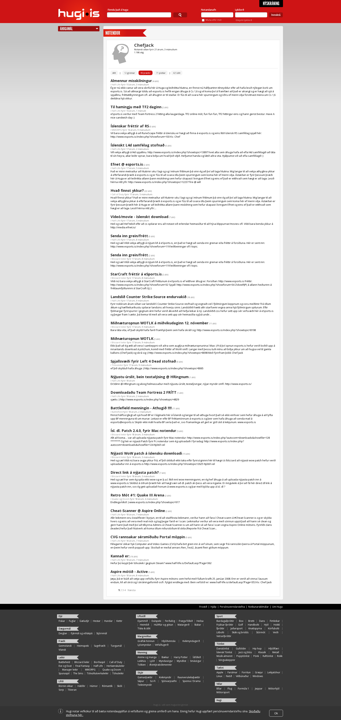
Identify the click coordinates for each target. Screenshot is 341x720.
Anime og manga (147, 657)
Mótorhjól (273, 688)
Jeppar (258, 688)
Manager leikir (70, 669)
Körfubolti (273, 628)
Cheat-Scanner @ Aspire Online (138, 510)
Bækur (165, 657)
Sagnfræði (99, 645)
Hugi (219, 700)
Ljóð (152, 661)
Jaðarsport (236, 628)
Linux (219, 676)
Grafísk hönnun (146, 641)
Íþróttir (220, 628)
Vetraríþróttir (223, 636)
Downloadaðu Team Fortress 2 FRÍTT (143, 392)
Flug (230, 688)
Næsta (132, 590)
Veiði (275, 632)
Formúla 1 (243, 688)
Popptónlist (242, 656)
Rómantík (107, 686)
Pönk (256, 656)
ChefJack (144, 45)
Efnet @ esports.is (127, 164)
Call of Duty (118, 194)
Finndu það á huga (118, 9)
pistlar (161, 72)
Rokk (279, 656)
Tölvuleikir (117, 365)
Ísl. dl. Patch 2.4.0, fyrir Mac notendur (143, 430)
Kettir (119, 621)
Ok (276, 713)
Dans (262, 621)
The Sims (78, 673)
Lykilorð (239, 9)
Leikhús (142, 661)
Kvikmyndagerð (191, 641)
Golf (240, 624)
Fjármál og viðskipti (82, 633)
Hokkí (277, 624)
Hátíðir (81, 686)
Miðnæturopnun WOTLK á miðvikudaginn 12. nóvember (159, 323)
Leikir (62, 657)
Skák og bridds (240, 632)
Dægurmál (65, 628)
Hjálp (213, 606)
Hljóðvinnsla (168, 641)
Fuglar (72, 621)
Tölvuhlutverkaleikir (98, 673)
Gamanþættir (145, 677)
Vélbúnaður (242, 676)
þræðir (146, 72)
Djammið (143, 621)
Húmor (94, 686)
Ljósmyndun (144, 644)
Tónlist (220, 643)
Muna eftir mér (214, 19)
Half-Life (116, 84)
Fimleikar (275, 621)
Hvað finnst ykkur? (127, 190)
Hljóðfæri (273, 648)
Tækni (220, 667)
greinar (129, 72)
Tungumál (116, 645)
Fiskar (62, 621)
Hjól (266, 624)
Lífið (61, 681)
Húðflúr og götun (163, 624)
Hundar (108, 621)
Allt (114, 72)
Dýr (61, 616)
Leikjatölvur (273, 672)
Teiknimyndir (145, 684)
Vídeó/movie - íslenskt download (139, 216)
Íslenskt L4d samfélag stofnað (138, 145)
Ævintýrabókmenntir (160, 664)
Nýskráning (271, 3)
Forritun (246, 672)
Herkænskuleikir (116, 666)
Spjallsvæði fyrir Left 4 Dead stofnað (143, 361)
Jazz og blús (245, 652)
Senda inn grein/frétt (129, 235)
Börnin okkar (66, 686)
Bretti (251, 621)
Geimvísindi (65, 645)
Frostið (203, 606)
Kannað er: (120, 556)
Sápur (141, 681)
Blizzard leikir (119, 258)
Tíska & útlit (144, 628)
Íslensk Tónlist (224, 652)
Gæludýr (84, 621)
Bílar (219, 688)
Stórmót (260, 632)
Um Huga (277, 606)
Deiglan (63, 633)
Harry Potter (181, 657)
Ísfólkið (197, 657)
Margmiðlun (144, 636)
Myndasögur (166, 661)
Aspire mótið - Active (129, 571)
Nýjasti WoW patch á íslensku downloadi (146, 453)
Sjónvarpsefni (169, 681)
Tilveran (72, 689)
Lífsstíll (141, 616)
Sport (219, 616)
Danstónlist (222, 648)
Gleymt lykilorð (244, 20)
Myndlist (181, 661)
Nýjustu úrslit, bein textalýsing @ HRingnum (150, 376)
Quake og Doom (120, 498)
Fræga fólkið (186, 621)
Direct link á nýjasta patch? (135, 472)
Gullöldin (241, 648)
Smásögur (195, 661)
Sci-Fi (153, 681)
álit (176, 72)
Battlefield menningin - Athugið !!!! (141, 408)
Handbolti (253, 624)
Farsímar (232, 672)
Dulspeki (156, 621)
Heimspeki (83, 645)
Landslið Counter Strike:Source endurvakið (148, 296)
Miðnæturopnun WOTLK (132, 338)
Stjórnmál (101, 633)
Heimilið (144, 624)
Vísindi (62, 649)
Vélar (219, 683)
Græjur (259, 672)
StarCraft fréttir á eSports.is (136, 274)
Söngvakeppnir (226, 660)
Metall (275, 652)
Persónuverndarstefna (232, 606)
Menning (142, 652)
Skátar (197, 624)
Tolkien (142, 664)
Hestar (96, 621)
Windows (258, 676)
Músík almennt (224, 656)
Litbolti (220, 632)
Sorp (61, 689)
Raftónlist (268, 656)
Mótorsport (223, 692)
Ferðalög (170, 621)
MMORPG (117, 129)
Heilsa (200, 621)
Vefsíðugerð (162, 644)
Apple (219, 672)
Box (241, 621)
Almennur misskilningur (131, 80)
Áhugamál (66, 28)
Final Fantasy (82, 666)
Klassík (262, 652)
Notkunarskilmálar (258, 606)
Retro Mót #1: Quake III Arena (137, 495)
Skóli (119, 686)
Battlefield (117, 411)
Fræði (62, 641)
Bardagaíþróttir (225, 621)
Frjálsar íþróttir (224, 624)
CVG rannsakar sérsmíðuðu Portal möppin (148, 536)
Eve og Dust (65, 666)
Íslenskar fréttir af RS (130, 126)
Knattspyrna (255, 628)
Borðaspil (99, 662)
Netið (229, 676)
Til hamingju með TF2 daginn (136, 106)
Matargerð (183, 624)
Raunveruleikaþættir (189, 677)
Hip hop (257, 648)
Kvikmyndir (165, 677)
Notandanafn (208, 9)
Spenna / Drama (191, 681)
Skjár (140, 672)
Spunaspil (64, 673)
